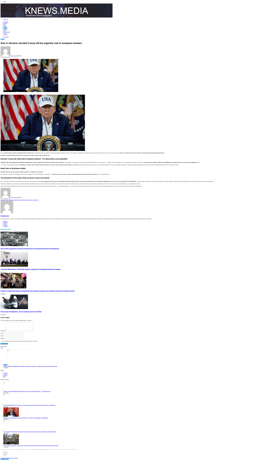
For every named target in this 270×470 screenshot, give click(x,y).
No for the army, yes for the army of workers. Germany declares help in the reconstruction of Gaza (30, 445)
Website (2, 338)
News (4, 24)
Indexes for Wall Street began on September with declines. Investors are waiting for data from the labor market (38, 291)
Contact (5, 33)
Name (2, 333)
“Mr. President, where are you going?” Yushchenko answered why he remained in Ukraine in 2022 (29, 432)
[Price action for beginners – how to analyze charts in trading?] (14, 308)
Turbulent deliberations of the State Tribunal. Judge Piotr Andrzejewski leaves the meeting (30, 269)
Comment (3, 330)
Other (4, 30)
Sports (4, 25)
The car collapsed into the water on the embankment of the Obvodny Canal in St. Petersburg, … (29, 405)
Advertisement (6, 32)
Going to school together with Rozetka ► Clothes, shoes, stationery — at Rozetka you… (27, 391)
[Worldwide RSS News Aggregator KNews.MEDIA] (56, 17)
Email (2, 335)
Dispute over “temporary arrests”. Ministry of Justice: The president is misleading (25, 418)
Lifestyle (5, 29)
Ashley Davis (14, 55)
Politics (5, 27)
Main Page (5, 22)
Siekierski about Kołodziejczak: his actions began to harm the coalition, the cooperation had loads (30, 366)
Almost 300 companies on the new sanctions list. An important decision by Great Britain (30, 249)
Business (5, 28)
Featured (5, 23)
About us (5, 34)
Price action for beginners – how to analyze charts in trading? (21, 312)
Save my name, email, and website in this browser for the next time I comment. (19, 341)
